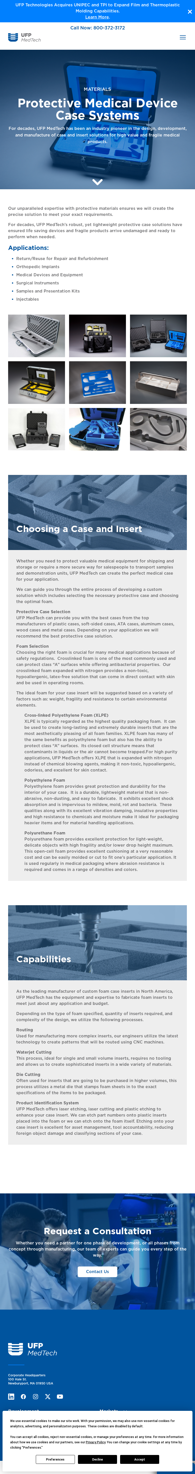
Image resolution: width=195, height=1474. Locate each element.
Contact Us (97, 1271)
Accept (139, 1459)
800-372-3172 (109, 27)
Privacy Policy (95, 1442)
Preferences (55, 1459)
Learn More (97, 17)
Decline (97, 1459)
